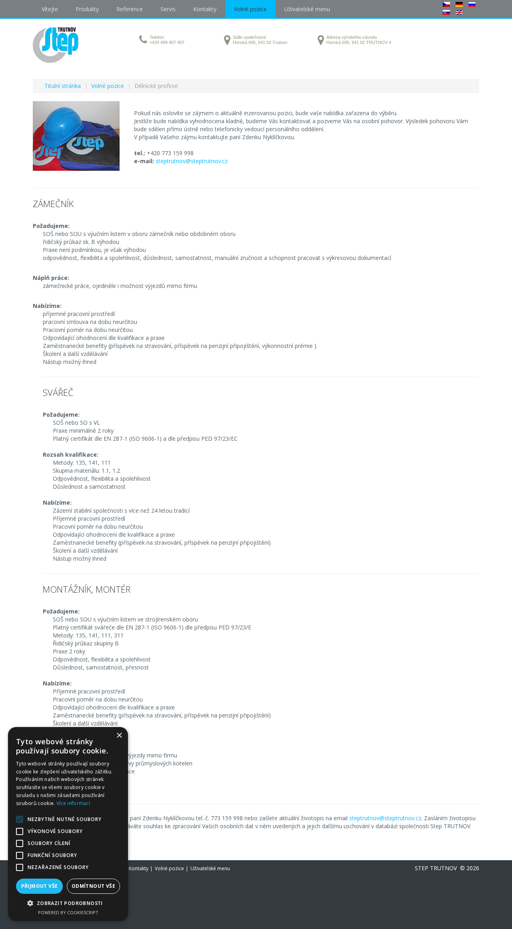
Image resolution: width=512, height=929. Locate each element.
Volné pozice (169, 868)
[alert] (68, 824)
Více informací (73, 803)
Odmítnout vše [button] (93, 886)
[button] (68, 903)
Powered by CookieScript (68, 912)
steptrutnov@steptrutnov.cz (192, 161)
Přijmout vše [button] (39, 886)
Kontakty (138, 868)
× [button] (119, 736)
